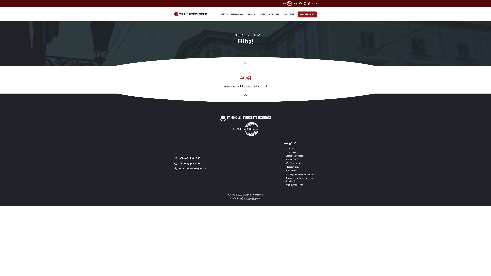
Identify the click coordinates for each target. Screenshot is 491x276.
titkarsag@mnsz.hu (190, 163)
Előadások (237, 14)
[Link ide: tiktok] (309, 3)
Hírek (263, 14)
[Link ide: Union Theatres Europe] (287, 3)
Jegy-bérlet (289, 14)
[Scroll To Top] (486, 273)
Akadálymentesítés (295, 184)
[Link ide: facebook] (300, 3)
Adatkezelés (292, 159)
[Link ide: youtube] (295, 3)
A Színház (274, 14)
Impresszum (291, 152)
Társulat (251, 14)
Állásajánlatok (292, 167)
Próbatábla (291, 170)
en (316, 3)
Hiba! (256, 35)
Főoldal (238, 35)
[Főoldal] (190, 14)
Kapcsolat (290, 148)
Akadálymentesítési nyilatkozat (301, 174)
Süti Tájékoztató (293, 163)
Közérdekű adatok (294, 155)
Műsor (224, 14)
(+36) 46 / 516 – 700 (189, 158)
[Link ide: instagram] (305, 3)
